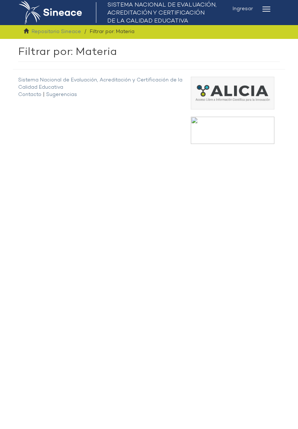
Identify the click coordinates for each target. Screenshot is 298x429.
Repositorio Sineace (56, 31)
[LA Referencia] (232, 130)
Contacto (29, 94)
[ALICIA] (232, 92)
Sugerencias (61, 94)
